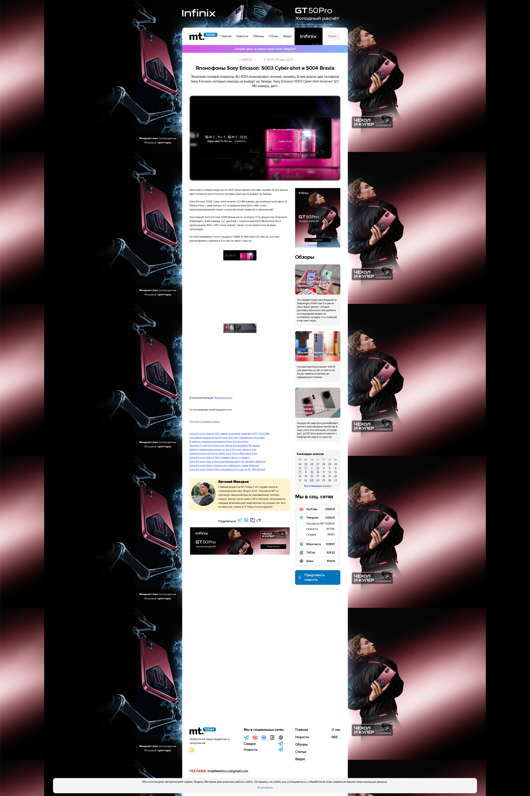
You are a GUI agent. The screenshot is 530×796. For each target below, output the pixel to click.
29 (329, 464)
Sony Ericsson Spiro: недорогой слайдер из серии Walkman (224, 465)
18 (324, 476)
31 (300, 468)
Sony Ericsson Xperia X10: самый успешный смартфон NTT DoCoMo (230, 433)
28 (323, 464)
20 (335, 476)
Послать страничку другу (205, 421)
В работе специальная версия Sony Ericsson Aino (219, 441)
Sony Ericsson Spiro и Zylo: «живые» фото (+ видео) (220, 457)
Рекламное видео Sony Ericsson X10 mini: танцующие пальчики (227, 437)
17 (318, 476)
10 (318, 472)
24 (299, 464)
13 (335, 472)
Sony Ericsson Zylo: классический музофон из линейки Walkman (228, 461)
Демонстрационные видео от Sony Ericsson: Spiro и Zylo (223, 449)
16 (312, 476)
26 (311, 464)
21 (300, 480)
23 (311, 480)
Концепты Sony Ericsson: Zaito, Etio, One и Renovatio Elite (223, 453)
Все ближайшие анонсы (317, 486)
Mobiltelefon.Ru (223, 398)
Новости (246, 59)
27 (317, 464)
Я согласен (265, 788)
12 (329, 472)
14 (300, 476)
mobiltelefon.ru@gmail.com (227, 771)
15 (306, 476)
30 (335, 464)
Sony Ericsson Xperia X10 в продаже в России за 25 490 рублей (227, 469)
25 (306, 464)
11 (323, 472)
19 (329, 476)
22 (305, 480)
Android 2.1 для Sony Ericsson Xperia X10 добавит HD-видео (225, 445)
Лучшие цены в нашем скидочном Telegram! (265, 49)
